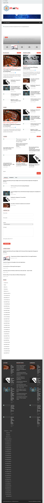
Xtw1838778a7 (6, 318)
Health (6, 37)
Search (4, 171)
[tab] (5, 178)
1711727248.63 (7, 316)
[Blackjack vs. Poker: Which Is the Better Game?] (6, 99)
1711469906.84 (7, 303)
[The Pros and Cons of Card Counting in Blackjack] (6, 93)
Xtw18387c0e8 (6, 310)
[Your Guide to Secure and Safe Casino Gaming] (9, 142)
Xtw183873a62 (6, 301)
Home (5, 284)
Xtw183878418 (7, 314)
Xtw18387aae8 (6, 348)
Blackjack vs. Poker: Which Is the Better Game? (16, 100)
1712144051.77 (7, 338)
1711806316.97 (7, 320)
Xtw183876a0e (6, 323)
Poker (16, 68)
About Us (5, 286)
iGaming (17, 67)
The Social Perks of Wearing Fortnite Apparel (11, 266)
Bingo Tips (4, 67)
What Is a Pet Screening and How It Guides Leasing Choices (21, 145)
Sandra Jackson (12, 72)
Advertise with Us (7, 293)
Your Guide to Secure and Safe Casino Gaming (8, 148)
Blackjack (9, 67)
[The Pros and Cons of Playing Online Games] (32, 60)
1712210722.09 (7, 342)
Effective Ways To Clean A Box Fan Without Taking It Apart (14, 274)
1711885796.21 (7, 325)
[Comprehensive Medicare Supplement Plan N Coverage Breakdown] (22, 35)
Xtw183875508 (7, 327)
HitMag (39, 501)
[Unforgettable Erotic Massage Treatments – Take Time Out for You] (9, 157)
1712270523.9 (6, 346)
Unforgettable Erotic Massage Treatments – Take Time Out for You (8, 164)
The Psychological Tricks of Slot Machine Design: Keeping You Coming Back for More (16, 88)
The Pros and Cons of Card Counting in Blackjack (16, 94)
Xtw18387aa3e (6, 306)
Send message (6, 243)
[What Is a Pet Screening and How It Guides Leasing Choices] (22, 140)
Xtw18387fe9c (6, 340)
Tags (16, 177)
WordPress (35, 501)
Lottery (7, 68)
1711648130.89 (7, 312)
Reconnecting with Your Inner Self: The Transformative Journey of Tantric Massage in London (34, 149)
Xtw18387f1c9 (6, 352)
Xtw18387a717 (6, 297)
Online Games (11, 68)
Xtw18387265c (6, 344)
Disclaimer (6, 289)
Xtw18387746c (6, 335)
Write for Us (6, 291)
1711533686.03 (7, 308)
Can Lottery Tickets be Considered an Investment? (35, 80)
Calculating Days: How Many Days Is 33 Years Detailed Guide (22, 398)
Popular (6, 177)
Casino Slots (13, 67)
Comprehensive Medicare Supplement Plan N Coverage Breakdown (24, 256)
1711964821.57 (7, 329)
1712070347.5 (6, 333)
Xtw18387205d (7, 331)
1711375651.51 (7, 299)
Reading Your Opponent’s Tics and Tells (15, 81)
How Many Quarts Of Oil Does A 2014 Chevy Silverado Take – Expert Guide (17, 270)
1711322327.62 (7, 295)
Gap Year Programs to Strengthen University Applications (14, 262)
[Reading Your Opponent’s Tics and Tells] (6, 80)
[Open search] (40, 22)
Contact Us (6, 282)
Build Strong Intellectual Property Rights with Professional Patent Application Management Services (21, 368)
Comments (11, 177)
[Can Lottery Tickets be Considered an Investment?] (12, 60)
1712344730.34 (7, 350)
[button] (39, 35)
